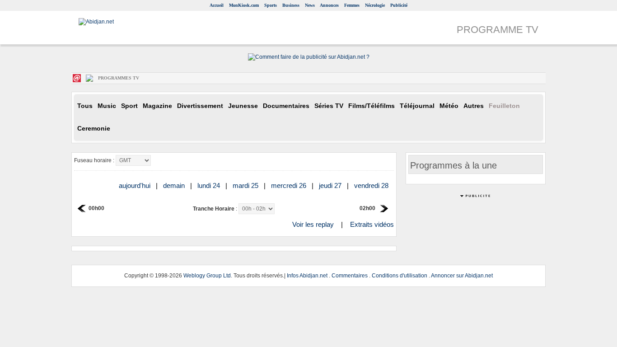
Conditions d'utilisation (399, 275)
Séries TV (328, 106)
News (310, 5)
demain (175, 185)
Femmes (352, 5)
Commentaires (350, 275)
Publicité (398, 5)
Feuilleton (504, 106)
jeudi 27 (331, 185)
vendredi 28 (372, 185)
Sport (129, 106)
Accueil (217, 5)
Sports (270, 5)
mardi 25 (246, 185)
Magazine (157, 106)
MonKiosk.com (244, 5)
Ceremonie (93, 128)
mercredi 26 (289, 185)
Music (107, 106)
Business (290, 5)
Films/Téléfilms (371, 106)
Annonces (329, 5)
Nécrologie (375, 5)
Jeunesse (243, 106)
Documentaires (286, 106)
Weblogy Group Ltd (207, 275)
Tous (85, 106)
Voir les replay (313, 224)
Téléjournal (417, 106)
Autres (473, 106)
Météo (448, 106)
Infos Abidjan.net (307, 275)
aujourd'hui (135, 185)
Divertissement (200, 106)
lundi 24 (209, 185)
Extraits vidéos (372, 224)
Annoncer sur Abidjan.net (462, 275)
